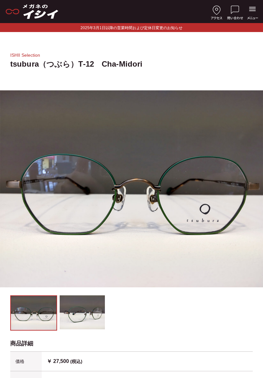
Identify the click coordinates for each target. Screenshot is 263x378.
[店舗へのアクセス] (216, 12)
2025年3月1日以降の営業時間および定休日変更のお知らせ (131, 28)
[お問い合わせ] (235, 12)
